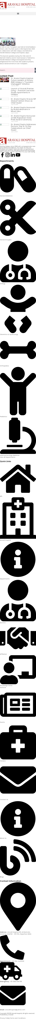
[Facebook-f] (2, 154)
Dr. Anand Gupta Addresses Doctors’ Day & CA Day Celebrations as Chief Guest (23, 127)
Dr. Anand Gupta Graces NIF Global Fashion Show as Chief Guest (23, 101)
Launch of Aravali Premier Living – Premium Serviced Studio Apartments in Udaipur (22, 91)
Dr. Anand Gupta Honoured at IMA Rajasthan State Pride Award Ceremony (23, 118)
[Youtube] (18, 154)
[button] (18, 13)
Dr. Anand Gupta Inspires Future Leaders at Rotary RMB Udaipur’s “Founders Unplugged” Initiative (22, 81)
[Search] (35, 70)
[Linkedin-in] (12, 154)
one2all (10, 1015)
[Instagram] (7, 154)
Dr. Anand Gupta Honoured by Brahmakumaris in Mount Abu (23, 109)
